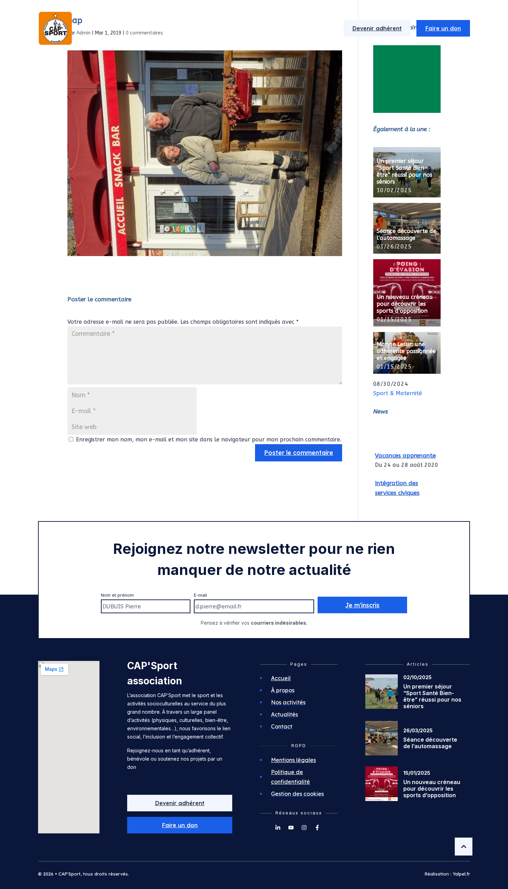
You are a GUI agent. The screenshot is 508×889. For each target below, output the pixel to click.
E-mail (200, 595)
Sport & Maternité (397, 393)
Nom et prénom (117, 595)
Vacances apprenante (405, 451)
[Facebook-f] (317, 827)
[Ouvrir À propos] (202, 28)
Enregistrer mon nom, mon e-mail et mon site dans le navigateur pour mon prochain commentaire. (208, 439)
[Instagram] (304, 827)
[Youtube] (291, 827)
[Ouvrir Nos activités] (258, 28)
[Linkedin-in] (277, 827)
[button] (179, 825)
